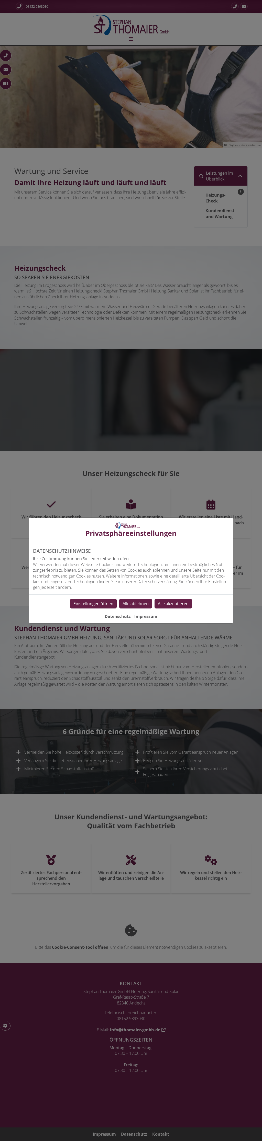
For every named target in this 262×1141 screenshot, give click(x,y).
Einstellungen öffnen (93, 603)
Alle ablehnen (136, 603)
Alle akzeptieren (173, 603)
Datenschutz (118, 616)
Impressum (145, 616)
